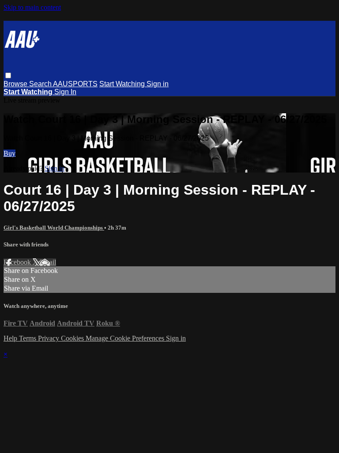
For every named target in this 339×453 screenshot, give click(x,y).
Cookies (73, 338)
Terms (28, 338)
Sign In (65, 92)
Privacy (49, 338)
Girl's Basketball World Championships (54, 227)
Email (48, 262)
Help (11, 338)
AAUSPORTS (75, 84)
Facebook (18, 262)
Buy (9, 153)
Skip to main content (32, 7)
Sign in (158, 84)
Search (41, 84)
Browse (16, 84)
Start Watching (123, 84)
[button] (8, 75)
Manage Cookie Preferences (126, 338)
